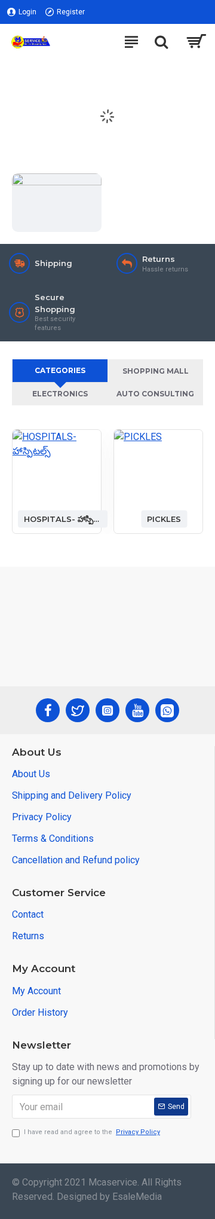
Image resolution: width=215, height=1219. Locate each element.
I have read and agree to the (92, 1132)
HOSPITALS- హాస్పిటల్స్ (63, 518)
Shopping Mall (155, 370)
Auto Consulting (155, 393)
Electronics (60, 393)
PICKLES (164, 518)
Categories (60, 370)
